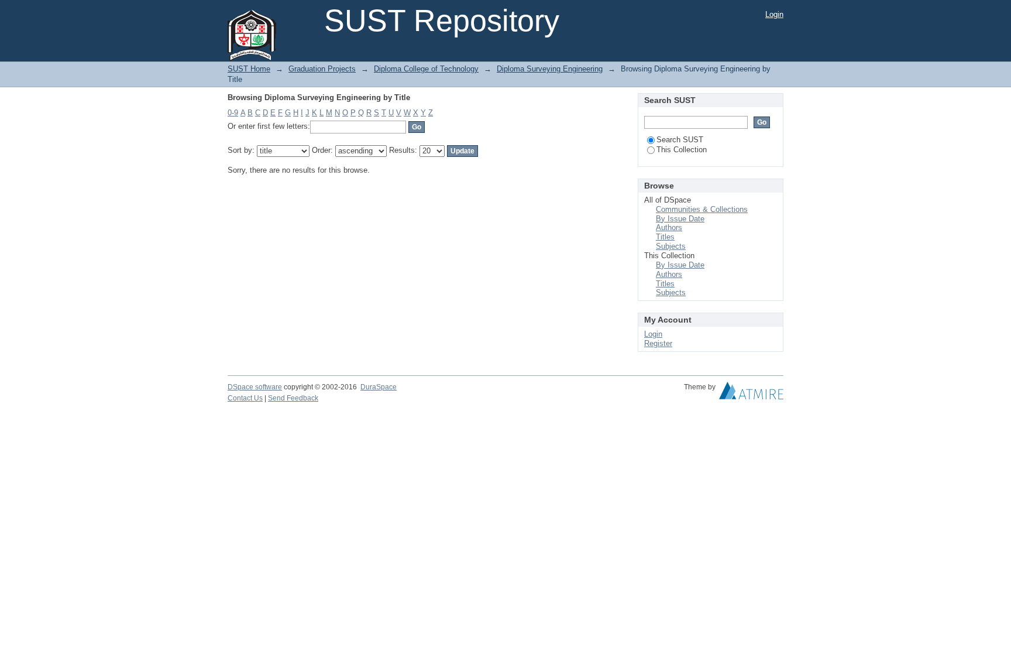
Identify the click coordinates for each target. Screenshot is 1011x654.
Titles (665, 236)
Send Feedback (293, 398)
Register (658, 343)
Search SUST (679, 139)
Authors (669, 227)
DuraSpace (378, 387)
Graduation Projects (322, 68)
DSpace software (255, 387)
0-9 (233, 112)
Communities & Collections (702, 209)
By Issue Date (680, 218)
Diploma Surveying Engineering (550, 68)
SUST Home (249, 68)
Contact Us (245, 398)
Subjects (671, 246)
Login (774, 14)
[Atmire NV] (751, 393)
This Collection (681, 149)
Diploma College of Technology (426, 68)
